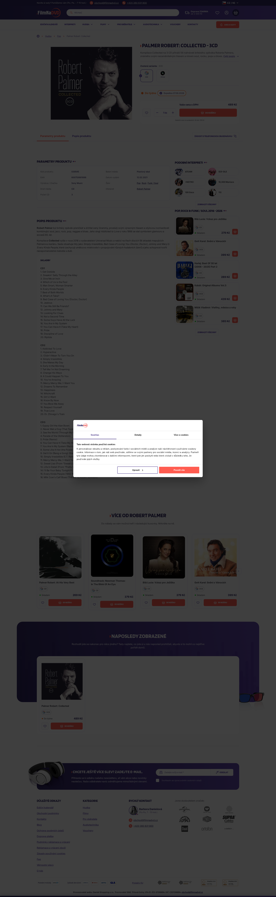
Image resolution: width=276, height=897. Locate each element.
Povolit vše (179, 470)
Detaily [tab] (138, 435)
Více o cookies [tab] (181, 435)
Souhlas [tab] (95, 435)
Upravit (136, 470)
